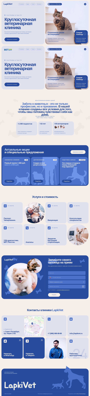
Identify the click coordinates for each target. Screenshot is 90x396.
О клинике (21, 4)
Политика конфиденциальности (45, 393)
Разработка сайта (72, 393)
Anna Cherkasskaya (81, 393)
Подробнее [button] (9, 181)
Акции (27, 4)
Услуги (33, 4)
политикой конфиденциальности (63, 289)
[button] (81, 36)
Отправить (54, 294)
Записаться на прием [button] (12, 39)
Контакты (39, 4)
